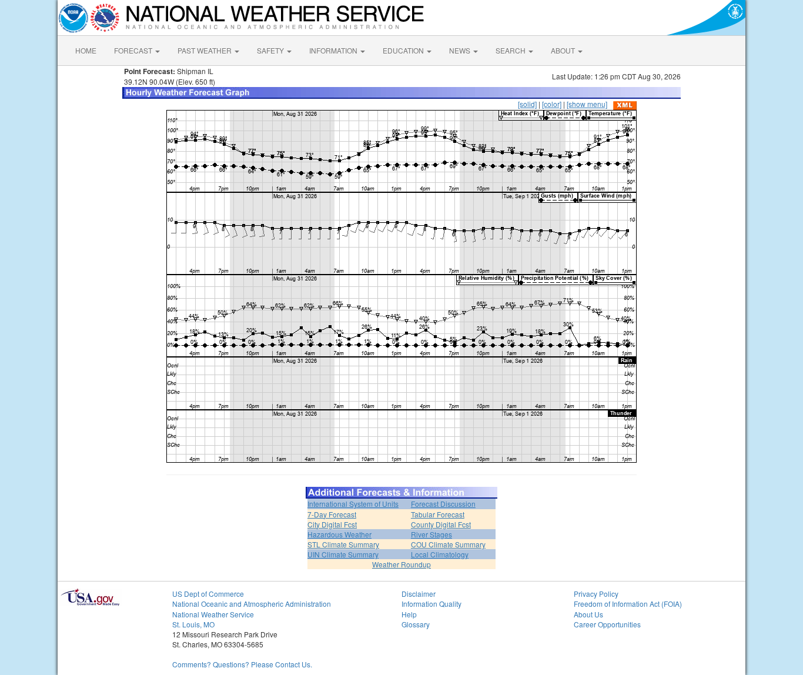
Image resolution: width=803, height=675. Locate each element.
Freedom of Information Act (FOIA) (628, 604)
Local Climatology (440, 554)
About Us (588, 614)
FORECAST (134, 50)
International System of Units (353, 504)
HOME (85, 50)
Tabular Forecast (437, 514)
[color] (551, 104)
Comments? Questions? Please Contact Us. (242, 664)
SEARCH (511, 50)
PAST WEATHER (205, 50)
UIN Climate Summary (343, 554)
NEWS (460, 50)
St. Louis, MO (193, 624)
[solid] (527, 104)
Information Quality (431, 604)
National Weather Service (213, 614)
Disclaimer (419, 594)
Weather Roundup (401, 564)
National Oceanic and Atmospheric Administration (251, 604)
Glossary (416, 624)
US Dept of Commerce (208, 594)
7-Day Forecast (331, 514)
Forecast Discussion (443, 504)
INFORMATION (334, 50)
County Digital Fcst (441, 524)
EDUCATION (404, 50)
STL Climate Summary (343, 544)
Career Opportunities (607, 624)
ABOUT (564, 50)
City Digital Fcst (332, 524)
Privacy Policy (596, 594)
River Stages (431, 534)
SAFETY (271, 50)
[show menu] (587, 104)
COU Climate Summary (448, 544)
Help (409, 614)
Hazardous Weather (339, 534)
